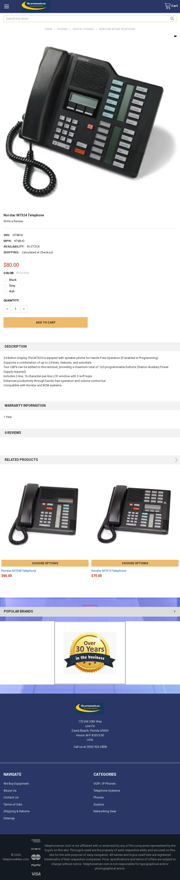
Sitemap (9, 818)
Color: (17, 273)
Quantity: (12, 300)
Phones (99, 797)
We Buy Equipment (16, 783)
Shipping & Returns (17, 811)
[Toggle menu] (6, 6)
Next (175, 460)
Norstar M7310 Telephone (108, 570)
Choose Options (45, 563)
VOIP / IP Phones (105, 783)
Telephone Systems (107, 790)
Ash (12, 291)
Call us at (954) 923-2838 (90, 746)
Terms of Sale (13, 804)
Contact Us (11, 797)
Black (13, 280)
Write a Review (13, 221)
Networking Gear (105, 811)
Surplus (99, 804)
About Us (10, 790)
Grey (12, 285)
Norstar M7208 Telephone (18, 570)
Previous (167, 460)
